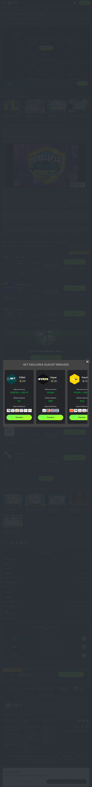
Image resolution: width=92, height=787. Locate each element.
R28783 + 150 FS (19, 392)
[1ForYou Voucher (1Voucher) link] (71, 410)
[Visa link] (57, 410)
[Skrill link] (53, 410)
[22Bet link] (12, 379)
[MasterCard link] (48, 410)
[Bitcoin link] (17, 410)
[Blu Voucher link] (80, 410)
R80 (50, 401)
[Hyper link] (43, 379)
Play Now (19, 417)
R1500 (50, 392)
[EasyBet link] (74, 379)
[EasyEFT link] (84, 410)
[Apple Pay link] (9, 410)
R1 (19, 401)
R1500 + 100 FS (82, 392)
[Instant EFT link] (44, 410)
